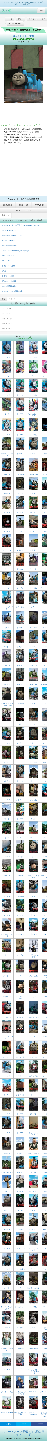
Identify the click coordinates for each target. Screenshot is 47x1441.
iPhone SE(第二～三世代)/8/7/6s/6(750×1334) (21, 225)
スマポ (6, 10)
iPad (4, 271)
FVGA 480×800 (8, 240)
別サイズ (5, 215)
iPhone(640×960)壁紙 (23, 39)
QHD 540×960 (8, 261)
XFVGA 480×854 (9, 230)
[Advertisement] (23, 170)
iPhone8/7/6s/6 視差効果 (12, 291)
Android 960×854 (9, 286)
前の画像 (8, 205)
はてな (8, 1424)
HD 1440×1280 (8, 266)
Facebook (39, 1424)
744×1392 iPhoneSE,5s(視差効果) (16, 251)
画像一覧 (23, 205)
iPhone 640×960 (9, 281)
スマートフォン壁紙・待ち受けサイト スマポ (23, 1433)
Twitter (23, 1424)
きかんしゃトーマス (23, 36)
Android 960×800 (9, 246)
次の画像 (39, 205)
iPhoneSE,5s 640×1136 (12, 235)
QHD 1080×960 (8, 256)
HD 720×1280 (8, 276)
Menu (41, 11)
